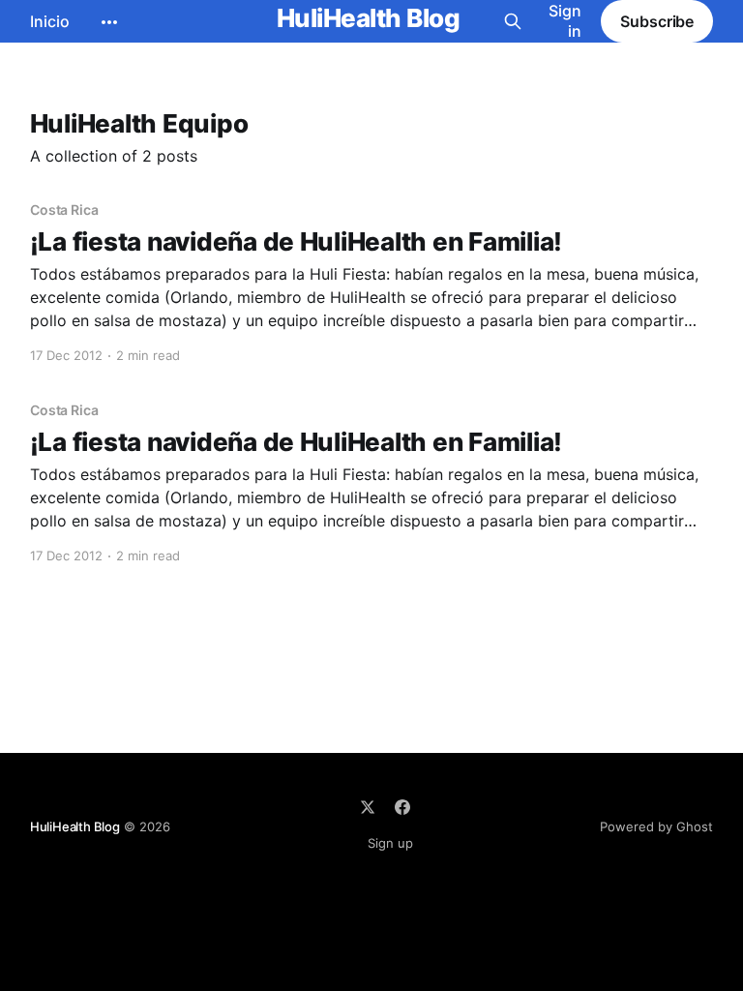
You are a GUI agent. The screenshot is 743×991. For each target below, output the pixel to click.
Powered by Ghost (656, 826)
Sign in (565, 21)
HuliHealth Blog (368, 19)
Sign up (390, 843)
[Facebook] (402, 807)
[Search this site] (512, 21)
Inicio (50, 21)
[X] (367, 807)
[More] (109, 22)
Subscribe (657, 21)
